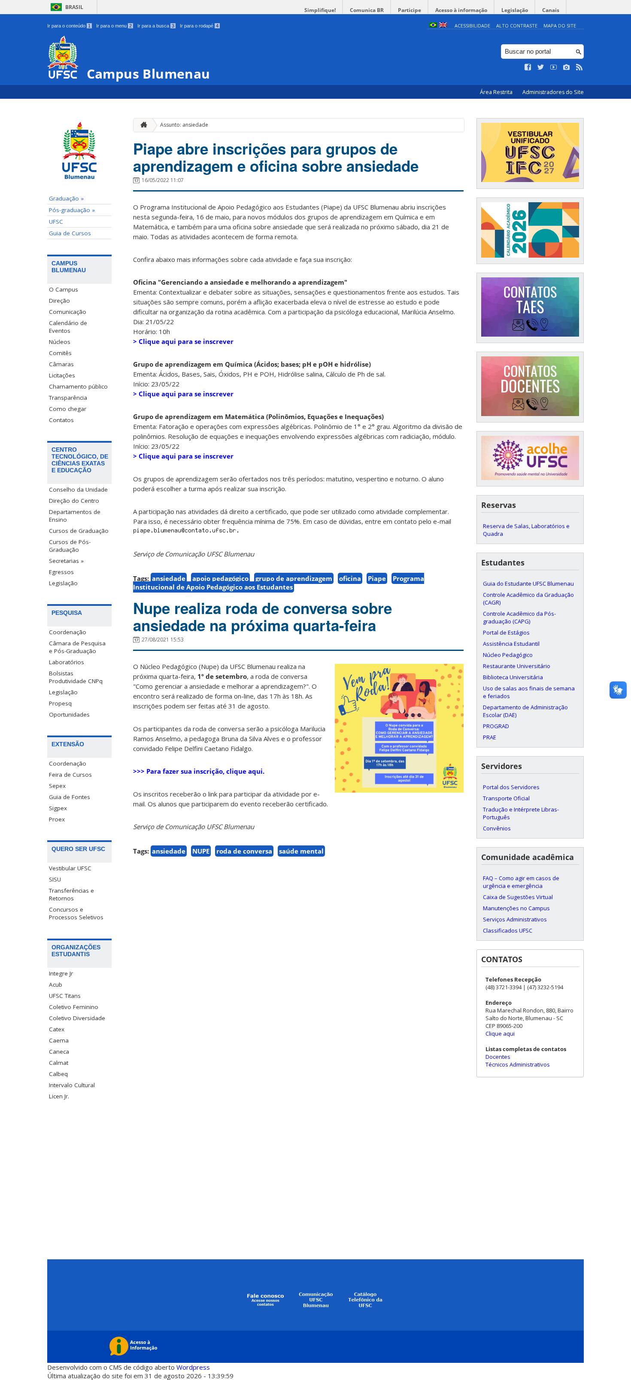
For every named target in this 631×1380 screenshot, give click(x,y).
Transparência (68, 397)
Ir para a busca (155, 25)
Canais (550, 10)
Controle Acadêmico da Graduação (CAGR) (528, 598)
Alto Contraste (516, 25)
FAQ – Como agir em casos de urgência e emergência (521, 882)
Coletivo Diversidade (77, 1018)
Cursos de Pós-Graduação (70, 545)
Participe (409, 10)
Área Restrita (497, 92)
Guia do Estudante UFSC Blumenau (528, 583)
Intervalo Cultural (72, 1085)
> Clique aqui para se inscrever (183, 341)
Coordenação (67, 632)
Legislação (514, 10)
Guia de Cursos (70, 233)
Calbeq (58, 1074)
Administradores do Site (553, 92)
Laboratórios (66, 662)
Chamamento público (78, 386)
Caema (59, 1040)
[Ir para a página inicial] (141, 125)
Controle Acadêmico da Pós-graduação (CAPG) (519, 617)
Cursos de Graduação (79, 531)
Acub (55, 984)
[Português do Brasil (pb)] (433, 25)
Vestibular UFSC (70, 868)
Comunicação (67, 312)
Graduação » (66, 198)
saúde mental (301, 851)
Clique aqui (500, 1033)
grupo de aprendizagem (293, 578)
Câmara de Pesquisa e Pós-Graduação (77, 647)
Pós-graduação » (72, 210)
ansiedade (168, 578)
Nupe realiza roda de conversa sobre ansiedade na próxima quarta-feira (262, 616)
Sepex (57, 786)
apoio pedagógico (220, 578)
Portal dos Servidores (511, 787)
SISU (55, 879)
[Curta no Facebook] (528, 67)
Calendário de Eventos (68, 326)
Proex (57, 819)
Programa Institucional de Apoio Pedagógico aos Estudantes (278, 582)
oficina (350, 578)
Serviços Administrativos (515, 919)
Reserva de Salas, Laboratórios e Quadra (526, 530)
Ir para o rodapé (199, 25)
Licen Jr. (59, 1096)
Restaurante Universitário (516, 666)
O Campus (63, 289)
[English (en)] (443, 25)
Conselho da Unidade (78, 489)
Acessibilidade (472, 25)
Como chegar (67, 409)
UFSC (56, 221)
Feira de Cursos (70, 774)
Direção (59, 300)
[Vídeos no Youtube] (553, 67)
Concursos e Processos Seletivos (76, 913)
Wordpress (193, 1367)
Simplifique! (320, 10)
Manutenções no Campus (516, 908)
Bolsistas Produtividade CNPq (76, 677)
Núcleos (59, 342)
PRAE (489, 737)
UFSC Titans (65, 996)
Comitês (60, 353)
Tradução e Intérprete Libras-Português (521, 813)
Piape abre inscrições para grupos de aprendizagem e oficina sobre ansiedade (276, 157)
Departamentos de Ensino (74, 515)
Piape (377, 578)
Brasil (74, 7)
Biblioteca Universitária (513, 677)
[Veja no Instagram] (566, 67)
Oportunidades (69, 714)
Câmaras (61, 364)
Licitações (62, 375)
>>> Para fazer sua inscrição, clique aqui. (198, 771)
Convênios (497, 828)
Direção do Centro (74, 501)
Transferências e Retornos (71, 894)
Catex (56, 1029)
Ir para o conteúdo (69, 25)
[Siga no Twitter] (540, 67)
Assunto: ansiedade (184, 124)
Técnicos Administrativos (517, 1064)
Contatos (61, 420)
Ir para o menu (114, 25)
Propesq (60, 703)
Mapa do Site (559, 25)
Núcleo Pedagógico (508, 655)
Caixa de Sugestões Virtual (518, 897)
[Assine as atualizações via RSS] (579, 67)
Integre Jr (61, 973)
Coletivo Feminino (73, 1007)
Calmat (58, 1063)
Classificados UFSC (507, 930)
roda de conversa (244, 851)
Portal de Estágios (506, 632)
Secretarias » (66, 561)
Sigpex (58, 808)
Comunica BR (367, 10)
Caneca (59, 1051)
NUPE (200, 851)
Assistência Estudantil (511, 643)
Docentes (497, 1057)
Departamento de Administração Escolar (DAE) (525, 711)
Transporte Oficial (506, 798)
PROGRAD (496, 726)
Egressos (61, 572)
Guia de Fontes (69, 797)
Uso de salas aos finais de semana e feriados (529, 692)
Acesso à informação (461, 10)
